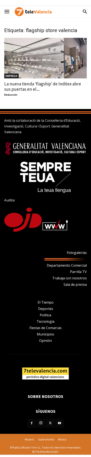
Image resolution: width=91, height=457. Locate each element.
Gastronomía (46, 439)
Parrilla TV (78, 271)
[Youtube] (59, 423)
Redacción (10, 94)
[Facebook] (31, 423)
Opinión (45, 340)
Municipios (45, 334)
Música (62, 439)
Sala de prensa (75, 284)
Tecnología (45, 321)
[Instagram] (41, 423)
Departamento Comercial (67, 265)
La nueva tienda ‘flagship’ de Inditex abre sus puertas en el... (42, 86)
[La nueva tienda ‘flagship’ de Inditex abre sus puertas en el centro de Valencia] (45, 58)
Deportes (45, 308)
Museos (29, 439)
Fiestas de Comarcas (45, 327)
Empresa (11, 76)
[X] (50, 423)
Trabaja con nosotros (69, 278)
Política (45, 315)
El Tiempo (46, 302)
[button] (7, 11)
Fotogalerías (77, 252)
